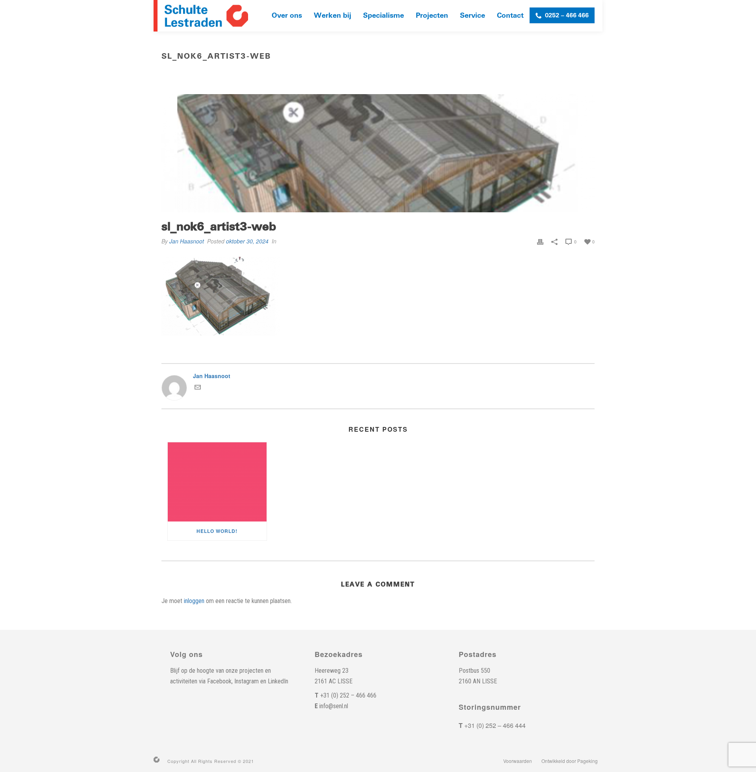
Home (502, 73)
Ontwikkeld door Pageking (569, 761)
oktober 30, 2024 (247, 241)
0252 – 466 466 (567, 15)
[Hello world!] (217, 481)
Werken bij (332, 15)
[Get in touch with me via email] (198, 388)
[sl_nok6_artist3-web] (378, 153)
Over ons (287, 15)
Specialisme (383, 15)
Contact (510, 15)
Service (472, 15)
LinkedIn (278, 681)
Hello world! (216, 530)
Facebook (219, 681)
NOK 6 (522, 73)
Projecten (432, 15)
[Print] (540, 241)
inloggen (194, 601)
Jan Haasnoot (186, 241)
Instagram (246, 681)
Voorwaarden (517, 761)
